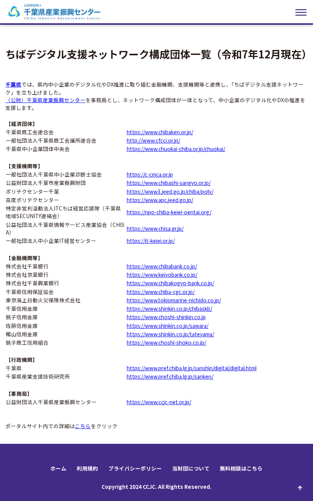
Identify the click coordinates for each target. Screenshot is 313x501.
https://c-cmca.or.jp (150, 174)
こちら (83, 426)
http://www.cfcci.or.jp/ (153, 140)
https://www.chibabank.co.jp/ (162, 266)
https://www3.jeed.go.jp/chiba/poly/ (170, 191)
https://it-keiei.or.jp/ (151, 240)
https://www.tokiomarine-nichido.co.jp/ (174, 300)
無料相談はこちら (241, 468)
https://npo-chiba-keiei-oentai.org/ (169, 212)
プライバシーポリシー (135, 468)
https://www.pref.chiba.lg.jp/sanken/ (170, 376)
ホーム (58, 468)
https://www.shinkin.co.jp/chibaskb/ (169, 308)
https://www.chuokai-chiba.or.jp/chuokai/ (176, 149)
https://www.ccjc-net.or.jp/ (159, 402)
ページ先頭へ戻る (300, 488)
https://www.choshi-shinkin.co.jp (166, 317)
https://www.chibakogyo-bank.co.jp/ (170, 283)
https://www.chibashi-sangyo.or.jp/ (169, 182)
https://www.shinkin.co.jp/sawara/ (167, 325)
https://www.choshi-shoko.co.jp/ (166, 342)
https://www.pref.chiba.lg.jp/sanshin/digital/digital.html (192, 368)
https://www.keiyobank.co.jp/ (162, 274)
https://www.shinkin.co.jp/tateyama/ (170, 334)
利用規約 (87, 468)
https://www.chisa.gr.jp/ (155, 228)
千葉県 (13, 84)
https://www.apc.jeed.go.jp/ (160, 200)
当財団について (191, 468)
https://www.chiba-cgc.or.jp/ (161, 291)
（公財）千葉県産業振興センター (45, 100)
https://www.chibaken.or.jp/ (160, 132)
